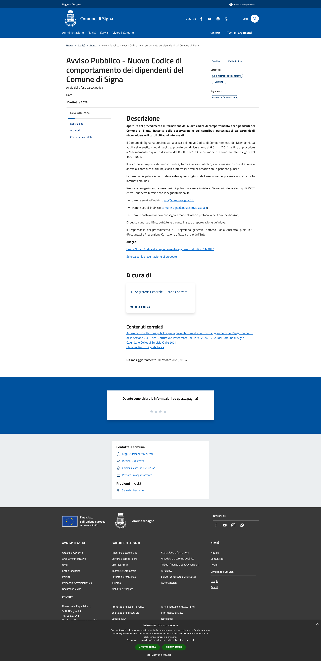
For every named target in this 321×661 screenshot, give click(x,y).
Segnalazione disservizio (125, 613)
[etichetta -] (165, 411)
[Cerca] (255, 19)
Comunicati (217, 559)
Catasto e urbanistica (124, 577)
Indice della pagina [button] (79, 112)
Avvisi (92, 45)
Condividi (217, 61)
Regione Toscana (71, 4)
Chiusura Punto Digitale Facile (145, 347)
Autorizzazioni (169, 583)
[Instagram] (216, 18)
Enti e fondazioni (71, 571)
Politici (66, 577)
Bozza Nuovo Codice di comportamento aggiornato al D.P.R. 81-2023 (170, 249)
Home (69, 45)
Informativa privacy (172, 613)
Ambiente (166, 571)
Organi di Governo (72, 553)
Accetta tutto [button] (147, 647)
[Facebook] (200, 18)
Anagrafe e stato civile (124, 553)
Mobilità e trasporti (122, 589)
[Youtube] (208, 18)
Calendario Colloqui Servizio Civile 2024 (151, 342)
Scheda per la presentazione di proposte (151, 256)
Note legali (167, 619)
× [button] (317, 624)
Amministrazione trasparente (178, 607)
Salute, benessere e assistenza (178, 577)
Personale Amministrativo (77, 583)
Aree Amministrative (74, 559)
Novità (81, 45)
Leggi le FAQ (119, 619)
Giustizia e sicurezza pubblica (177, 558)
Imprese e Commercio (124, 571)
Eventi (214, 587)
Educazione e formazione (175, 552)
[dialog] (160, 640)
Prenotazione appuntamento (128, 607)
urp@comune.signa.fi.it (179, 200)
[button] (160, 655)
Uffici (65, 565)
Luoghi (214, 581)
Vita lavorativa (120, 565)
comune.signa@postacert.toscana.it (184, 207)
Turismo (116, 583)
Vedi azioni (233, 61)
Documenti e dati (72, 589)
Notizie (215, 553)
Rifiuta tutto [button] (174, 647)
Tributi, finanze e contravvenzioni (180, 565)
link (192, 640)
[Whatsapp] (225, 18)
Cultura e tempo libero (124, 559)
